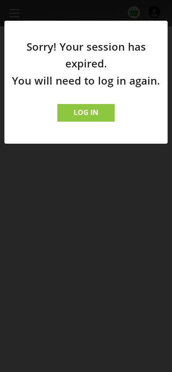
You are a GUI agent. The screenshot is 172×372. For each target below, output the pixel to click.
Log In (86, 112)
